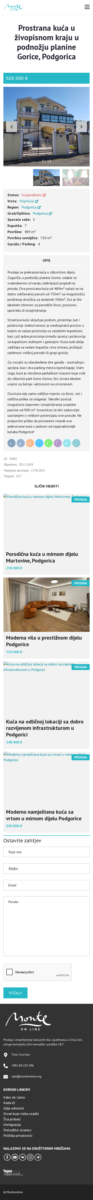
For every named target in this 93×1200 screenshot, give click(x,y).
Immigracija (12, 1124)
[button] (81, 126)
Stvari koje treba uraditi (21, 1113)
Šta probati (12, 1119)
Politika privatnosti (17, 1135)
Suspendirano (32, 195)
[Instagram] (30, 1157)
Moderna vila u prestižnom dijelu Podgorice (44, 641)
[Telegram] (38, 1157)
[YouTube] (15, 1157)
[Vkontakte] (22, 1157)
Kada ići (9, 1102)
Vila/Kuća (27, 201)
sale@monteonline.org (26, 1076)
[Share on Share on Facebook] (11, 443)
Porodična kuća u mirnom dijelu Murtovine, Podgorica (42, 557)
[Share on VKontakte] (21, 443)
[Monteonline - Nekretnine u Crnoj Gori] (11, 7)
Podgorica (29, 207)
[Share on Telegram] (39, 443)
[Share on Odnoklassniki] (30, 443)
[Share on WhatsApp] (48, 443)
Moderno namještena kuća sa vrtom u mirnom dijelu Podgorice (43, 815)
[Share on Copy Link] (76, 443)
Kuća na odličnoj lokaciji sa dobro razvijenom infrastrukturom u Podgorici (45, 728)
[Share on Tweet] (67, 443)
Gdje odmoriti (13, 1108)
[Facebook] (7, 1157)
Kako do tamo (14, 1097)
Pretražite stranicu (17, 1130)
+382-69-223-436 (22, 1065)
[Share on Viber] (58, 443)
